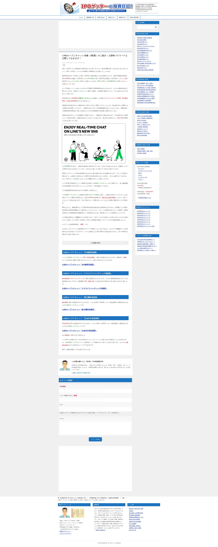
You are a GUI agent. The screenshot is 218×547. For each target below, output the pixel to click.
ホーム (81, 17)
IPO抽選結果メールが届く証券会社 (146, 87)
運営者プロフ (122, 17)
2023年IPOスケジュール (143, 219)
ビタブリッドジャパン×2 (145, 171)
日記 (64, 65)
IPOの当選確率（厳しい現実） (145, 83)
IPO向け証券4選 (134, 17)
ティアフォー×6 (142, 177)
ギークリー (141, 168)
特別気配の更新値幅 (134, 515)
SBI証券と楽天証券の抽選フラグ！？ (147, 246)
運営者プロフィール (65, 531)
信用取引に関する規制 (135, 528)
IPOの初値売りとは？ (143, 55)
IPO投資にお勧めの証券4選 (144, 37)
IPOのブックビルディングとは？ (146, 46)
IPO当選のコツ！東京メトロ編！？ (146, 250)
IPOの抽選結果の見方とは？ (144, 50)
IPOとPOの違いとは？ (143, 65)
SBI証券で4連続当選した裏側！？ (146, 244)
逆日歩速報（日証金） (135, 525)
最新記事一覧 (90, 17)
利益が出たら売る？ (142, 131)
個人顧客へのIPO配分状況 (136, 513)
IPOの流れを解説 (141, 39)
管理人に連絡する (100, 530)
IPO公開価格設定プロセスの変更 (146, 98)
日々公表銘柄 (132, 523)
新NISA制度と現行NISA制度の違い (146, 102)
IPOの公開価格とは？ (143, 52)
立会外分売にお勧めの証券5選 (145, 70)
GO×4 (140, 173)
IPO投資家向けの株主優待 (144, 100)
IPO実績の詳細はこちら (144, 197)
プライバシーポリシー (66, 533)
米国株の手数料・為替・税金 (145, 151)
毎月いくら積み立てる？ (143, 124)
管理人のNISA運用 (142, 135)
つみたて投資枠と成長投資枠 (145, 118)
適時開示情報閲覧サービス (136, 517)
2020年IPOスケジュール (143, 213)
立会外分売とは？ (142, 67)
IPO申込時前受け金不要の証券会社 (146, 89)
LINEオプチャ (111, 17)
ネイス (140, 175)
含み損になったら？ (142, 129)
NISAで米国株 (141, 148)
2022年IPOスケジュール (143, 217)
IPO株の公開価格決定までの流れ (146, 96)
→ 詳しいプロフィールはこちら (81, 372)
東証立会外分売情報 (134, 519)
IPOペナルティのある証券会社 (145, 85)
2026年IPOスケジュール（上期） (146, 226)
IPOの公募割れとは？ (143, 57)
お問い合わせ (100, 17)
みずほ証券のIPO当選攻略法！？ (146, 239)
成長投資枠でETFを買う (143, 133)
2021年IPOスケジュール (143, 215)
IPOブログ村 (132, 530)
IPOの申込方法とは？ (143, 48)
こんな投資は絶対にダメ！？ (145, 248)
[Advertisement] (95, 35)
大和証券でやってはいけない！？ (146, 241)
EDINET (131, 511)
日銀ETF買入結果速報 (135, 521)
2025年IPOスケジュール (143, 224)
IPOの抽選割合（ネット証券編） (146, 92)
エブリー (140, 179)
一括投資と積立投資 (142, 126)
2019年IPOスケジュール (143, 211)
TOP (73, 498)
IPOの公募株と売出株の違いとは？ (146, 63)
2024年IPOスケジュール (143, 222)
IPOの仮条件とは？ (142, 44)
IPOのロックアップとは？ (144, 61)
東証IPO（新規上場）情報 (136, 508)
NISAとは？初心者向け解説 (144, 116)
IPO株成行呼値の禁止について (145, 94)
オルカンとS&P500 (142, 122)
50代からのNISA (141, 120)
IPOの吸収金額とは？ (143, 59)
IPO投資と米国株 (141, 153)
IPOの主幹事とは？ (142, 42)
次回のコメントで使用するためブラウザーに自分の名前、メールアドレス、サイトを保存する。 (90, 413)
